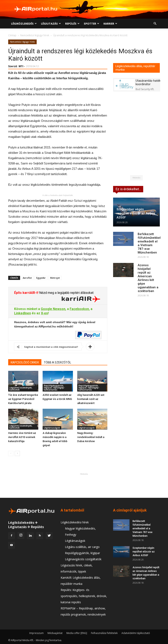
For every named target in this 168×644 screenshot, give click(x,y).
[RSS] (39, 535)
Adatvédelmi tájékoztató (135, 633)
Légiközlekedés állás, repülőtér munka (135, 68)
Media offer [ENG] (76, 633)
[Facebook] (11, 535)
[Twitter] (49, 535)
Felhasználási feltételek (104, 633)
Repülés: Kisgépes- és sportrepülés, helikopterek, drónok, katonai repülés (84, 596)
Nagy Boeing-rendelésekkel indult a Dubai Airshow (90, 437)
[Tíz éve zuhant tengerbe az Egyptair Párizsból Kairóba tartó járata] (23, 381)
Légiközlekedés (22, 23)
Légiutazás (49, 23)
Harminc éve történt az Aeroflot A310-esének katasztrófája (22, 437)
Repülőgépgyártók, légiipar (82, 553)
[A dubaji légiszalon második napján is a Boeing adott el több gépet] (58, 419)
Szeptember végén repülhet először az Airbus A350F (136, 213)
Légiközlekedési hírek (75, 522)
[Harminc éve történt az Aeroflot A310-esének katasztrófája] (23, 419)
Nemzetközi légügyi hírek (34, 35)
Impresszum (36, 633)
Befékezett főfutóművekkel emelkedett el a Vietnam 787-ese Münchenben (149, 243)
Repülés (70, 23)
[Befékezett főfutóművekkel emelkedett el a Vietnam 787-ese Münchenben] (123, 239)
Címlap (12, 35)
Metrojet (55, 277)
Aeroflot (27, 277)
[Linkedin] (30, 535)
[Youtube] (11, 545)
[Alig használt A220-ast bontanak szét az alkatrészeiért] (92, 381)
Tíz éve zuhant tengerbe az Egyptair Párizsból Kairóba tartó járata (23, 399)
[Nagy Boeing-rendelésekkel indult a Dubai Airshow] (92, 419)
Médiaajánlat (55, 633)
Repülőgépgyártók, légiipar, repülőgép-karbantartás (54, 387)
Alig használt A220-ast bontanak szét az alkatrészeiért (90, 399)
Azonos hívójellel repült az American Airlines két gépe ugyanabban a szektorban (148, 278)
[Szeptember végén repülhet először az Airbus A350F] (121, 551)
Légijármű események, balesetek (20, 388)
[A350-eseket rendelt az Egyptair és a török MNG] (58, 381)
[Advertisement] (84, 485)
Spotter (90, 23)
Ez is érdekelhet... (128, 189)
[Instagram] (21, 535)
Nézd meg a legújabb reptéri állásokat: (66, 293)
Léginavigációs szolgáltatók (83, 559)
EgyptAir (41, 277)
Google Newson (53, 309)
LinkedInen (22, 313)
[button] (155, 24)
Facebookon (79, 309)
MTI (21, 66)
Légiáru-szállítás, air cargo (82, 547)
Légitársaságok (52, 427)
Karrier (108, 23)
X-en (44, 313)
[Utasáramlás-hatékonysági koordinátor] (124, 84)
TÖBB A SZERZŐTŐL (57, 362)
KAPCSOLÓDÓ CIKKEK (25, 362)
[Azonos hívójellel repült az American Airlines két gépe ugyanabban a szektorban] (123, 270)
